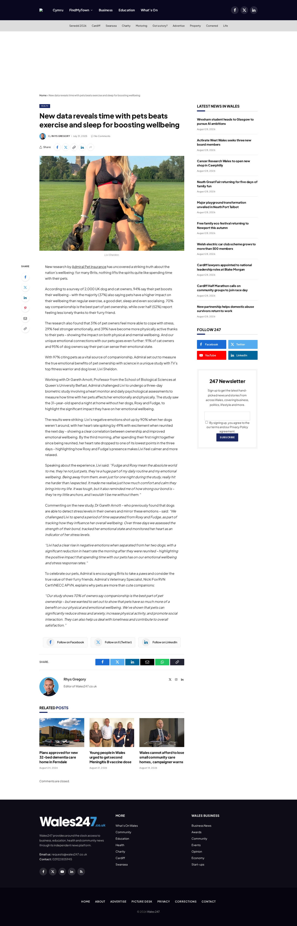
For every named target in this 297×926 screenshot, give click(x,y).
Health (44, 106)
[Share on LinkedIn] (82, 147)
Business (106, 10)
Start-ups (198, 864)
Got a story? (160, 25)
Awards (196, 832)
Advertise (179, 25)
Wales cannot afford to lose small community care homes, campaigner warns (161, 757)
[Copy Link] (74, 147)
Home (42, 95)
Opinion (197, 851)
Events (196, 845)
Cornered (212, 25)
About (100, 901)
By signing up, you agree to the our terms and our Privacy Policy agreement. (228, 427)
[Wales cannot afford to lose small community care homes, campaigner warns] (161, 732)
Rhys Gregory (61, 136)
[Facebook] (25, 277)
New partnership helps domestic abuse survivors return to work (225, 309)
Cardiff (96, 25)
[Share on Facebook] (57, 147)
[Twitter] (25, 287)
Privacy (163, 901)
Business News (201, 825)
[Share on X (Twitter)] (65, 147)
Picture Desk (142, 901)
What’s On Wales (127, 825)
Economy (198, 858)
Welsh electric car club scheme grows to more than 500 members (226, 246)
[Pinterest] (25, 308)
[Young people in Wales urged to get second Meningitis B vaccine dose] (112, 732)
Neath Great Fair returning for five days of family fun (227, 184)
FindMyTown (79, 10)
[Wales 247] (41, 10)
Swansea (111, 25)
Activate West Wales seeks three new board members (224, 142)
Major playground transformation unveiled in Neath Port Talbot (221, 204)
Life (225, 25)
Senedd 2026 (77, 25)
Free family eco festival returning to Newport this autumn (223, 225)
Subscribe (227, 437)
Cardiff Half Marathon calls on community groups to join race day (222, 288)
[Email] (25, 318)
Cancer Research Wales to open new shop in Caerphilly (223, 163)
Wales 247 (153, 911)
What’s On (149, 10)
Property (195, 25)
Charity (126, 25)
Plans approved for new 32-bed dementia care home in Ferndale (58, 757)
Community (123, 832)
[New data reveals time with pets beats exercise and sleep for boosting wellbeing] (111, 203)
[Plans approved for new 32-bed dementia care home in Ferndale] (61, 732)
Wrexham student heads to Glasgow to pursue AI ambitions (225, 121)
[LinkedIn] (25, 298)
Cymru (58, 10)
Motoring (141, 25)
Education (127, 10)
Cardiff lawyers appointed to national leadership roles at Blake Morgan (224, 267)
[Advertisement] (148, 61)
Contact (209, 901)
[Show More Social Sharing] (90, 147)
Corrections (186, 901)
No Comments (102, 136)
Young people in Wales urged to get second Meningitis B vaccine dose (110, 757)
